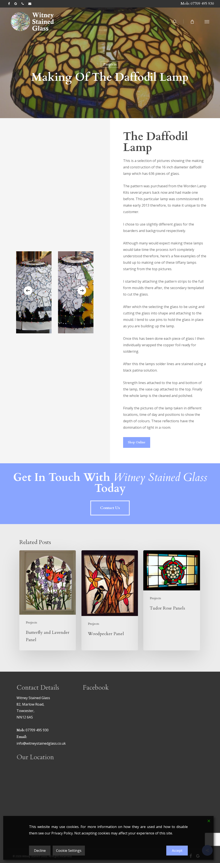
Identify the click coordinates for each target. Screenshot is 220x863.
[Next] (82, 290)
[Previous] (28, 290)
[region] (55, 290)
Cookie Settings (68, 850)
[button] (207, 21)
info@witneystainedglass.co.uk (41, 743)
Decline (40, 850)
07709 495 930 (202, 3)
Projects (110, 64)
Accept (177, 850)
